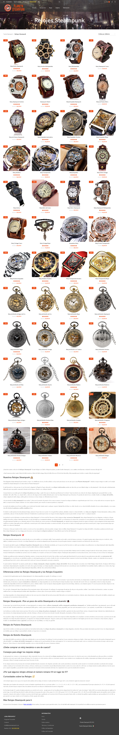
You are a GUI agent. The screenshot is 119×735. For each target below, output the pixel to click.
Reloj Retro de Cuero (45, 208)
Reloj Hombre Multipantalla (45, 66)
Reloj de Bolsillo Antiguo (102, 455)
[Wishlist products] (115, 2)
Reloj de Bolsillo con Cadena (73, 349)
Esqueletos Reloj (73, 243)
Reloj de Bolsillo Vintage (45, 349)
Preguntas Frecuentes (9, 719)
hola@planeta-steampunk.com (11, 725)
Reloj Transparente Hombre (73, 278)
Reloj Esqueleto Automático (45, 137)
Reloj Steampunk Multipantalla (102, 208)
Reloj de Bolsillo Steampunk (102, 314)
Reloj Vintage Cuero (16, 243)
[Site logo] (15, 8)
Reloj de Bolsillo (28, 704)
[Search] (59, 2)
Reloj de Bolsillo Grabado (74, 420)
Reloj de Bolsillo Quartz (45, 385)
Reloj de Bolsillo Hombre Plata (45, 420)
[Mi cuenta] (112, 2)
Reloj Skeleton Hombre (45, 278)
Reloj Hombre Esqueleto (16, 278)
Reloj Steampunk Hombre (17, 102)
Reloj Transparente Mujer (102, 278)
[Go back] (32, 20)
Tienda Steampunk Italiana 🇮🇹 (86, 726)
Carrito (43, 719)
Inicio (43, 716)
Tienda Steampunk (8, 34)
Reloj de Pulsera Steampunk (16, 137)
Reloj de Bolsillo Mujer (74, 314)
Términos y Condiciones (48, 725)
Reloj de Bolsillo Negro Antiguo (16, 420)
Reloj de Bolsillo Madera (73, 385)
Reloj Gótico (16, 208)
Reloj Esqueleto (74, 172)
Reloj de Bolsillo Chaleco (45, 455)
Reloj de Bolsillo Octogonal (102, 420)
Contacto (6, 722)
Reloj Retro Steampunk (74, 208)
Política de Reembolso (47, 728)
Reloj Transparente (45, 172)
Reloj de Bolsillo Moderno (102, 385)
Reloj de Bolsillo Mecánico (74, 455)
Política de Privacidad (47, 731)
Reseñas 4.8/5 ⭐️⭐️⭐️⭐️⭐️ (11, 728)
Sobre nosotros (45, 722)
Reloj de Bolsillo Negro (17, 349)
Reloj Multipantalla (74, 66)
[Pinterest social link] (80, 718)
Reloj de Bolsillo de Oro (45, 314)
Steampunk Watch (45, 102)
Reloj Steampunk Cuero (102, 66)
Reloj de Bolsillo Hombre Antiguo (17, 455)
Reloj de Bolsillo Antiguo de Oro (16, 314)
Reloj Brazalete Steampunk (73, 102)
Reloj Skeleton (17, 172)
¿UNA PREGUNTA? (9, 716)
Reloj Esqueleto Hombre (73, 137)
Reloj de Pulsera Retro (102, 102)
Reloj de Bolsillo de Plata (16, 385)
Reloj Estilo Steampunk (16, 66)
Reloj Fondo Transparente (102, 243)
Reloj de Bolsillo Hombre (102, 349)
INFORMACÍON (46, 713)
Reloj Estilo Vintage (102, 172)
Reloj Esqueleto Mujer (102, 137)
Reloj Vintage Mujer (45, 243)
